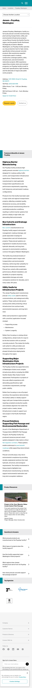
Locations (10, 8)
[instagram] (22, 649)
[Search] (22, 3)
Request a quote (9, 103)
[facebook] (3, 649)
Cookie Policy (22, 677)
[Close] (27, 673)
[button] (16, 539)
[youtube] (18, 649)
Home (4, 8)
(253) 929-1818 (13, 84)
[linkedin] (13, 649)
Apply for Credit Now (9, 96)
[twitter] (8, 649)
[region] (14, 679)
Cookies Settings (15, 681)
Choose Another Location (11, 14)
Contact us (22, 103)
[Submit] (27, 664)
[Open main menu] (26, 3)
